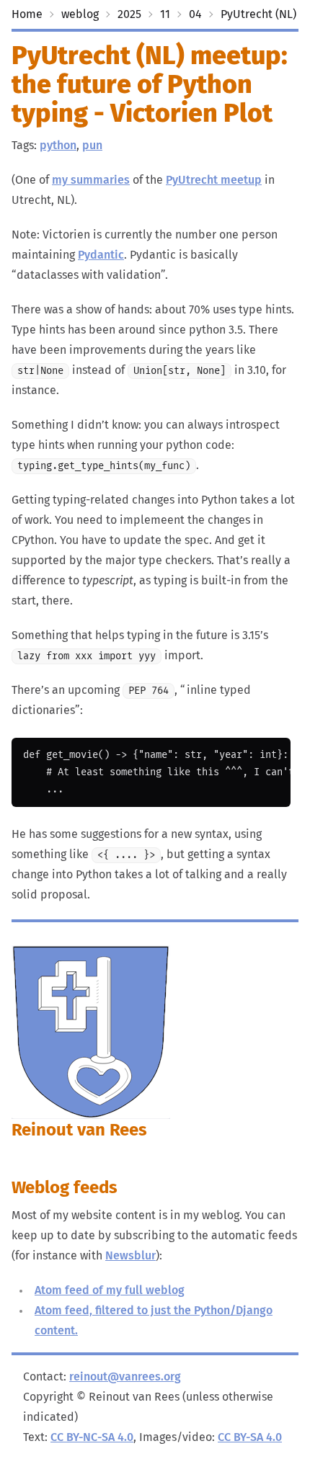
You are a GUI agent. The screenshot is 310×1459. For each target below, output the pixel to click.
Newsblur (130, 1256)
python (58, 145)
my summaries (91, 180)
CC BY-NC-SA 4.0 (91, 1437)
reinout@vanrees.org (125, 1377)
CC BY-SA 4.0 (250, 1437)
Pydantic (101, 255)
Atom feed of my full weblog (110, 1290)
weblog (80, 14)
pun (92, 145)
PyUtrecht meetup (214, 180)
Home (27, 14)
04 (195, 14)
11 (165, 14)
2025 (129, 14)
